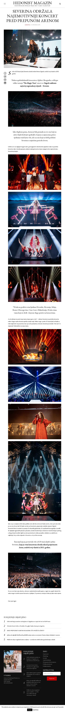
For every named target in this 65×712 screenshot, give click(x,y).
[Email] (5, 83)
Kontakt (45, 658)
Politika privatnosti (47, 664)
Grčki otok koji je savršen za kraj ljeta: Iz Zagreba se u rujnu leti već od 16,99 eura (28, 621)
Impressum (46, 654)
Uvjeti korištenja (47, 660)
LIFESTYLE (27, 25)
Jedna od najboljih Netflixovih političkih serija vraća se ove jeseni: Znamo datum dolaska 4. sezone (33, 635)
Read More (35, 709)
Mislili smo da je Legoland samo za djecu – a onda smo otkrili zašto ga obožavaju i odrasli (31, 639)
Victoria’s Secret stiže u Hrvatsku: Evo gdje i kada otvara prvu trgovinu (25, 626)
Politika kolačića (47, 666)
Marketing (45, 656)
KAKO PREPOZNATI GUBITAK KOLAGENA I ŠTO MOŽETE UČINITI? (25, 630)
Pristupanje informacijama (49, 662)
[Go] (60, 4)
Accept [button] (29, 709)
